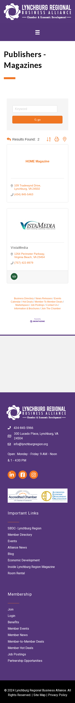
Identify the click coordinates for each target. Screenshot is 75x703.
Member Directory (20, 535)
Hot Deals (27, 301)
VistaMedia (19, 247)
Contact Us (52, 305)
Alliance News (17, 547)
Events (12, 541)
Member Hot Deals (20, 648)
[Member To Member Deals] (14, 278)
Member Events (18, 628)
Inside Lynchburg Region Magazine (31, 567)
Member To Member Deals (48, 301)
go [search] (39, 119)
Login (11, 616)
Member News (18, 635)
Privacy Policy (57, 695)
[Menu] (37, 32)
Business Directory (24, 298)
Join (10, 609)
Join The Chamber (51, 308)
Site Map (39, 695)
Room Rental (16, 573)
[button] (9, 139)
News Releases (44, 298)
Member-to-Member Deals (26, 641)
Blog (11, 554)
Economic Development (24, 560)
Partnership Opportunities (25, 661)
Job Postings (37, 305)
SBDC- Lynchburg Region (24, 528)
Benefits (13, 622)
